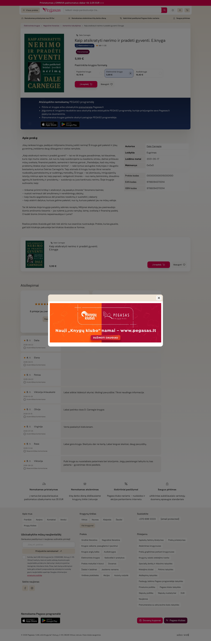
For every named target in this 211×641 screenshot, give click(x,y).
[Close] (158, 298)
